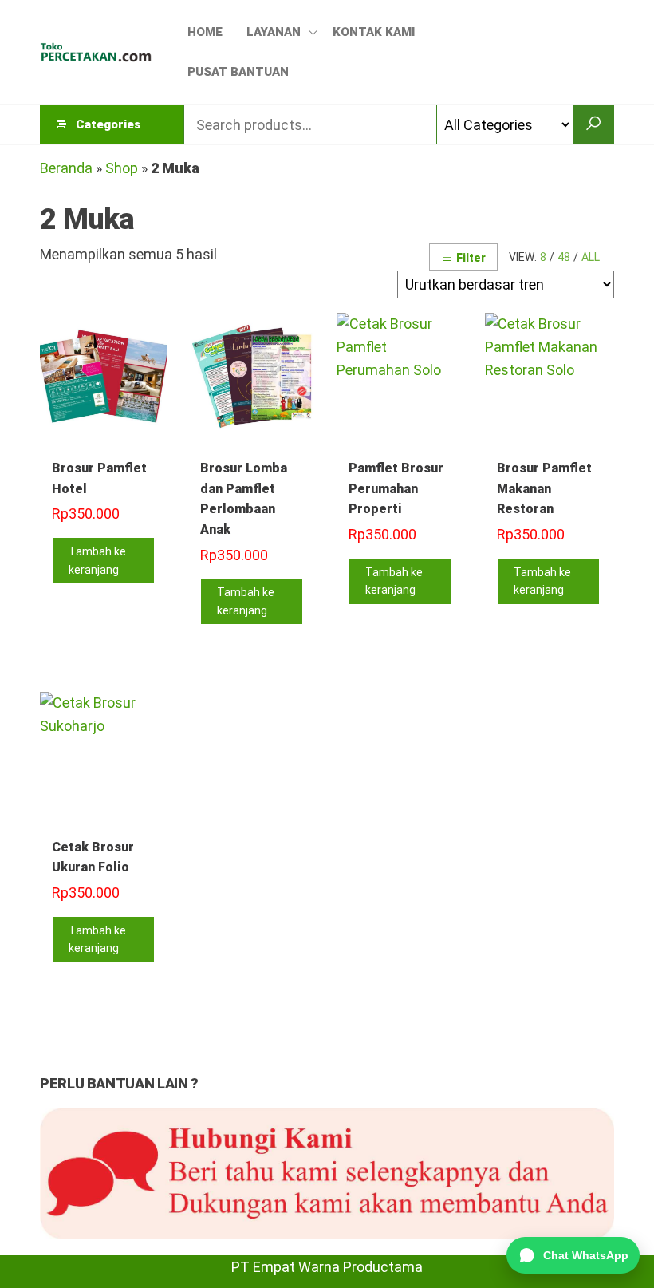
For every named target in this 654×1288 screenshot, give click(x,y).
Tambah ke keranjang (97, 560)
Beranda (66, 168)
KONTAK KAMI (374, 32)
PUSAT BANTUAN (238, 72)
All (590, 257)
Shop (121, 168)
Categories (108, 124)
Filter (471, 257)
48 (563, 257)
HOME (205, 32)
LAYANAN (273, 32)
